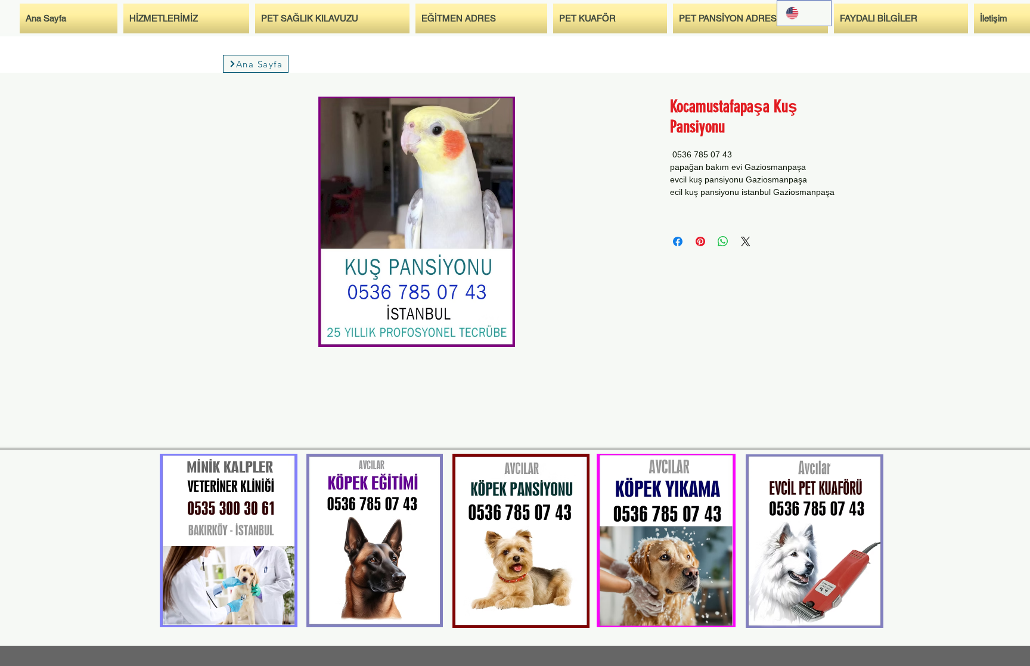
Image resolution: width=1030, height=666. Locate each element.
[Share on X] (746, 241)
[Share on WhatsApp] (723, 241)
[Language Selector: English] (804, 13)
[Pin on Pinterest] (700, 241)
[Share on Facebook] (678, 241)
